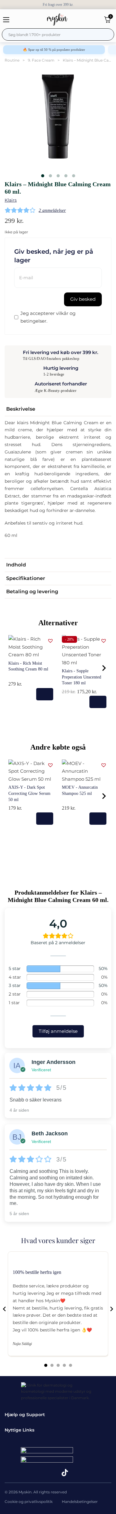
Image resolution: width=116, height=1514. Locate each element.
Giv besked (83, 299)
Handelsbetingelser (80, 1501)
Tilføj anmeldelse (58, 1031)
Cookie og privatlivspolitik (29, 1501)
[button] (58, 409)
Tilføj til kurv (44, 694)
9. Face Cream (41, 60)
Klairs (11, 200)
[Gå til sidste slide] (5, 1309)
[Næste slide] (111, 1309)
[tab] (45, 1365)
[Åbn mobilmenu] (6, 19)
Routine (12, 60)
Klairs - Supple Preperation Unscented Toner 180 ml (81, 677)
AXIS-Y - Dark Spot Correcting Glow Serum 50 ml (29, 793)
